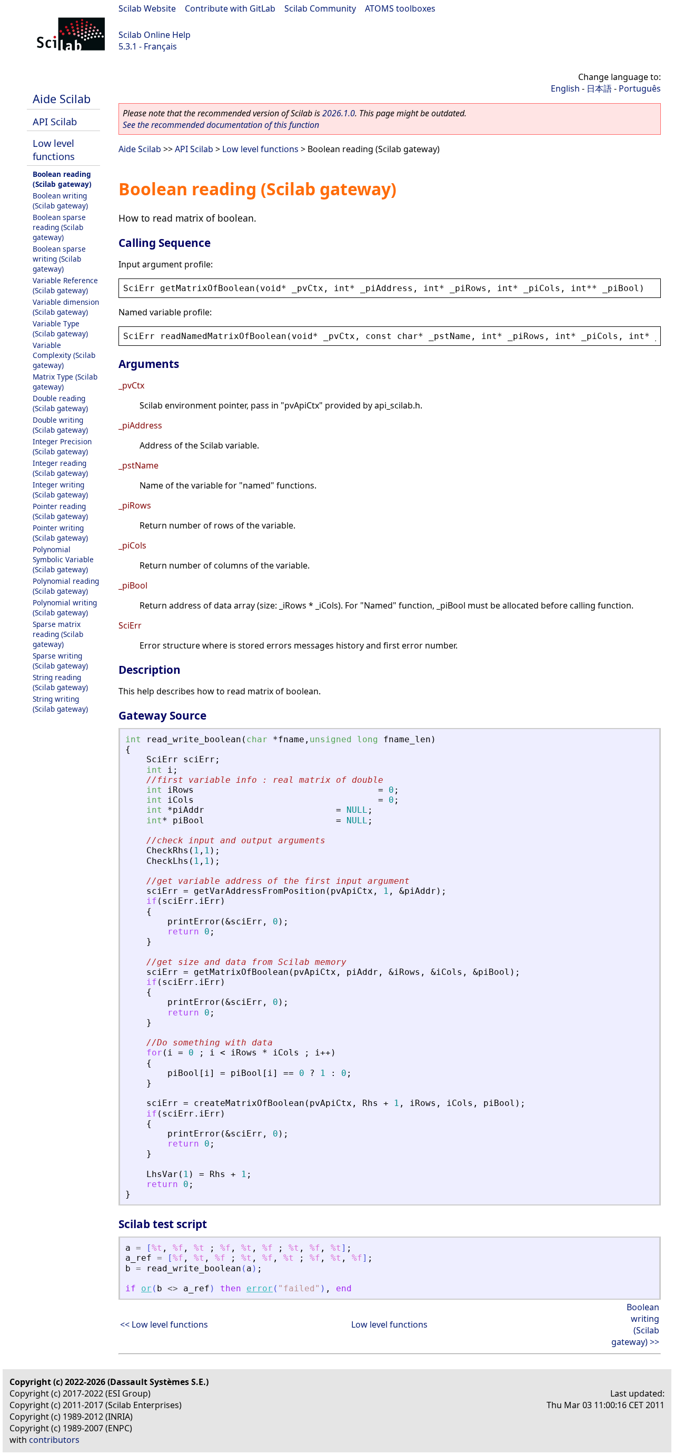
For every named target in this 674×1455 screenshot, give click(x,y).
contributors (54, 1440)
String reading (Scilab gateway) (60, 682)
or (146, 1288)
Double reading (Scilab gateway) (60, 403)
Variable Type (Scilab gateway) (60, 328)
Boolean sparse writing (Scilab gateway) (59, 259)
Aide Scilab (62, 98)
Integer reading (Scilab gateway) (60, 468)
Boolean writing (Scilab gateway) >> (635, 1324)
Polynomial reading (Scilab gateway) (66, 586)
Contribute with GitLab (230, 8)
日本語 (599, 88)
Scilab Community (320, 8)
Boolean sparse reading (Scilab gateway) (59, 227)
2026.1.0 (338, 113)
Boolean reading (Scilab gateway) (62, 179)
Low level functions (54, 149)
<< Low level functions (164, 1324)
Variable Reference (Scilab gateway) (65, 285)
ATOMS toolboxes (400, 8)
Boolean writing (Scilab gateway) (60, 201)
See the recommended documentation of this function (221, 125)
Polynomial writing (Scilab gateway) (65, 607)
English (565, 88)
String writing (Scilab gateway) (60, 704)
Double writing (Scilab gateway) (60, 425)
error (259, 1288)
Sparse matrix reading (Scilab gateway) (58, 634)
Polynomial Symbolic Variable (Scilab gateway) (63, 559)
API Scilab (55, 121)
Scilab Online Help (154, 35)
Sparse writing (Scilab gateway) (60, 661)
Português (640, 88)
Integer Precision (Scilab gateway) (62, 446)
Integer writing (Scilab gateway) (60, 490)
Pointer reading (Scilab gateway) (60, 511)
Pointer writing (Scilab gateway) (60, 533)
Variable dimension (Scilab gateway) (66, 307)
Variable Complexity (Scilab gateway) (64, 355)
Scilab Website (147, 8)
